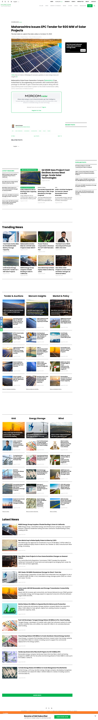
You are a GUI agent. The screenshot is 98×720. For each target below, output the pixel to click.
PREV (13, 136)
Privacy (70, 711)
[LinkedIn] (11, 2)
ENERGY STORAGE (55, 5)
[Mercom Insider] (59, 1)
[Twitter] (8, 2)
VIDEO (76, 5)
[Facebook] (2, 2)
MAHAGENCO (49, 80)
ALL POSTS (36, 136)
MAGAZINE (83, 5)
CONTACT (93, 1)
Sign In (44, 107)
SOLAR (41, 5)
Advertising (24, 711)
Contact (41, 711)
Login (89, 6)
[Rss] (5, 2)
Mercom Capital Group (59, 711)
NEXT (59, 136)
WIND (64, 5)
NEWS (51, 1)
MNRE (40, 131)
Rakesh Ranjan (24, 37)
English (15, 1)
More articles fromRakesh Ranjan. (23, 126)
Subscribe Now (62, 717)
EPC (12, 131)
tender (48, 131)
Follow (13, 75)
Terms (75, 711)
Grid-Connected (18, 131)
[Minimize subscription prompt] (95, 716)
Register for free (36, 110)
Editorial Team (33, 711)
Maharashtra (34, 131)
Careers (48, 711)
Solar (44, 131)
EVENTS (73, 1)
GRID (46, 5)
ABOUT (87, 1)
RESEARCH (67, 1)
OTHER (70, 5)
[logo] (5, 5)
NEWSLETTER (80, 1)
